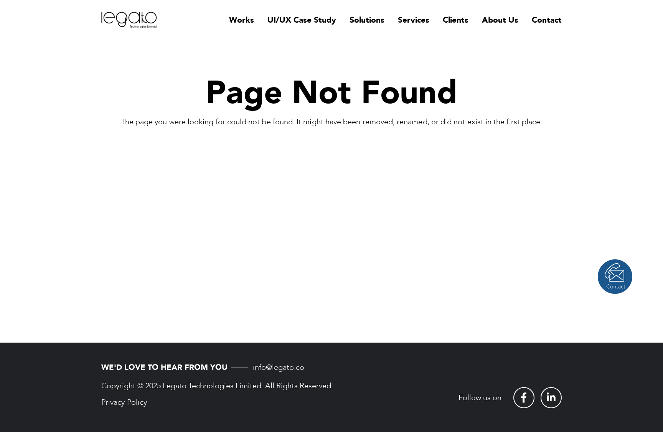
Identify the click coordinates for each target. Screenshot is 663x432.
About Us (500, 20)
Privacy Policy (124, 402)
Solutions (367, 20)
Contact (547, 20)
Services (413, 20)
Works (241, 20)
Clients (455, 20)
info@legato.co (278, 367)
